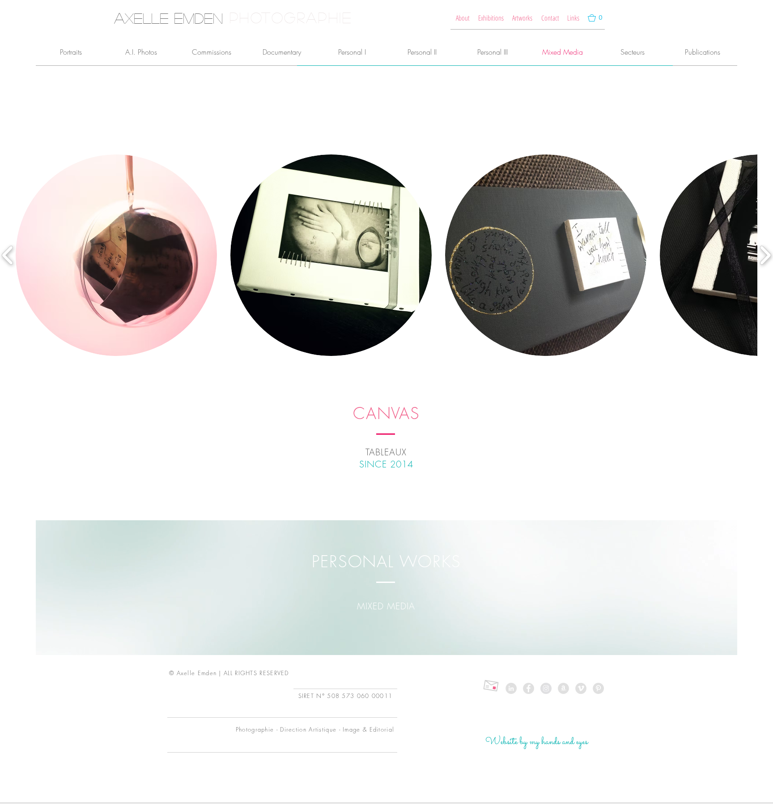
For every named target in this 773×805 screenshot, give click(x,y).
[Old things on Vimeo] (580, 688)
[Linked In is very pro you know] (511, 688)
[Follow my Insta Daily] (546, 688)
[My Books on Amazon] (563, 688)
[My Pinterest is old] (598, 688)
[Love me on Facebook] (528, 688)
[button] (595, 17)
